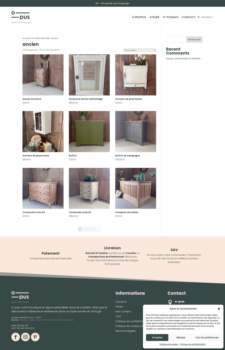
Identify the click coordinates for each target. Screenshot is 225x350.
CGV (118, 316)
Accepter (157, 337)
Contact (189, 17)
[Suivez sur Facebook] (15, 337)
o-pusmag (170, 17)
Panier (119, 306)
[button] (218, 308)
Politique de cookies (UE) (130, 326)
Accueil (26, 38)
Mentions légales (126, 331)
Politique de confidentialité (193, 344)
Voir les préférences (207, 337)
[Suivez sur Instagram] (25, 337)
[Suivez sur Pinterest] (35, 337)
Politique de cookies (168, 344)
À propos (139, 17)
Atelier (154, 17)
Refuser (181, 337)
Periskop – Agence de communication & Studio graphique (46, 320)
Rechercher (194, 39)
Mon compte (123, 311)
